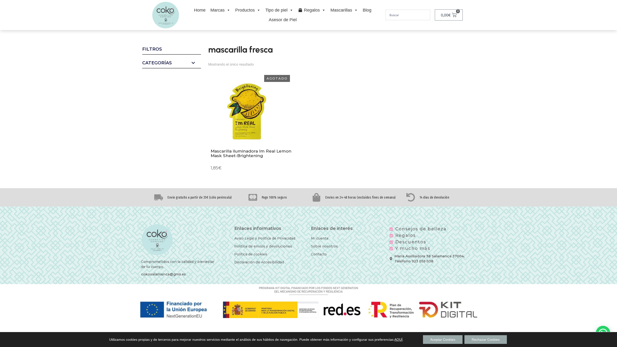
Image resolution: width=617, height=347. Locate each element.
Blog (367, 10)
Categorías (157, 63)
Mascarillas (341, 10)
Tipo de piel (276, 10)
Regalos (312, 10)
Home (200, 10)
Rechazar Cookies (486, 339)
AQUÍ (398, 339)
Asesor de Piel (283, 19)
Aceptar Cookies (442, 339)
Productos (245, 10)
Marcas (217, 10)
